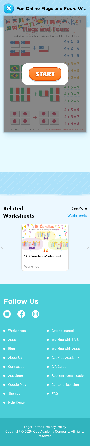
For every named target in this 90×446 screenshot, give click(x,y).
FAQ (55, 393)
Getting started (63, 330)
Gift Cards (59, 366)
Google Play (17, 384)
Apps (12, 339)
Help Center (17, 402)
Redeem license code (68, 375)
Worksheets (77, 215)
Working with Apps (66, 348)
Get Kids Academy (65, 357)
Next (87, 247)
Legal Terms (33, 427)
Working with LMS (65, 339)
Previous (2, 247)
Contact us (16, 366)
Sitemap (14, 393)
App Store (15, 375)
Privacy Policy (55, 427)
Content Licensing (65, 384)
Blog (11, 348)
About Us (15, 357)
